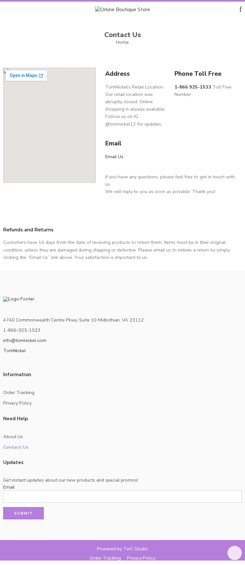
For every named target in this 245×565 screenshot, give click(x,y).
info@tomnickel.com (24, 340)
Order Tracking (18, 392)
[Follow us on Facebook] (5, 364)
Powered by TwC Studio (122, 549)
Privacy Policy (17, 403)
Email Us (114, 156)
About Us (13, 436)
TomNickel (14, 350)
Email (9, 487)
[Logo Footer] (20, 300)
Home (122, 42)
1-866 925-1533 (192, 87)
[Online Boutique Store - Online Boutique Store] (122, 9)
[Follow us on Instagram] (15, 364)
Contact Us (16, 447)
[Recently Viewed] (234, 553)
